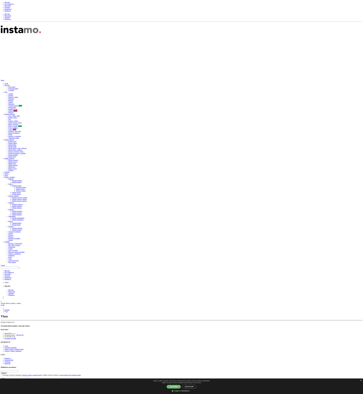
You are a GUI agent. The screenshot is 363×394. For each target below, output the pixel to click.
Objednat (7, 7)
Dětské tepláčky (13, 165)
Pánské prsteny (16, 194)
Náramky (11, 209)
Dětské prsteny (16, 192)
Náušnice (11, 203)
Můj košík (8, 6)
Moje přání (8, 16)
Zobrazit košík (9, 360)
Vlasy (10, 259)
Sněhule (12, 111)
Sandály (10, 95)
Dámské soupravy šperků (19, 197)
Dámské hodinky (17, 180)
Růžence (11, 237)
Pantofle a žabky (13, 97)
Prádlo (10, 134)
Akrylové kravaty (13, 260)
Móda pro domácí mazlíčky (16, 252)
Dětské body (12, 163)
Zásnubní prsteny (21, 187)
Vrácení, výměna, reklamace (13, 351)
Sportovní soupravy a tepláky (17, 153)
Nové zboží (11, 87)
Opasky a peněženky (14, 254)
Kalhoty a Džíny (13, 121)
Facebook (7, 362)
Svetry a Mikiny (13, 128)
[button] (181, 391)
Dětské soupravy (13, 160)
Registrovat (8, 9)
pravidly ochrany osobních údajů (32, 375)
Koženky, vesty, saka (14, 131)
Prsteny (10, 184)
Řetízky (10, 221)
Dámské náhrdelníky (18, 218)
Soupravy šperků (13, 196)
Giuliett (10, 233)
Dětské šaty (11, 167)
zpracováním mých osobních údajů (70, 375)
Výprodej (11, 90)
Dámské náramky (17, 211)
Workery (11, 112)
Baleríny (10, 100)
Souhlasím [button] (173, 386)
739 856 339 (19, 335)
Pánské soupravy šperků (19, 199)
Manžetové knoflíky (14, 238)
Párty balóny (12, 262)
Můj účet (7, 2)
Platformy (11, 99)
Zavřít (6, 83)
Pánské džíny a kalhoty (15, 150)
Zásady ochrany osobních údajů (14, 349)
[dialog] (181, 386)
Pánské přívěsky (17, 230)
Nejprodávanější (13, 88)
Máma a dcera (12, 168)
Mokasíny (11, 104)
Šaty (9, 119)
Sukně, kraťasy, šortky (15, 123)
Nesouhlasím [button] (189, 386)
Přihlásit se (8, 11)
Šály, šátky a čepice (14, 245)
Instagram (7, 363)
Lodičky (10, 94)
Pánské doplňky (13, 155)
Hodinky (11, 179)
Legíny (12, 129)
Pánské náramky (17, 213)
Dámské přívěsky (17, 228)
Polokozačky (12, 107)
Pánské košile (12, 146)
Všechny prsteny (21, 191)
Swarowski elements (14, 231)
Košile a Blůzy (12, 117)
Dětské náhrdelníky (18, 220)
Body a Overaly (15, 126)
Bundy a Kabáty (13, 124)
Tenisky (10, 102)
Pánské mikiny (12, 143)
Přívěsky (11, 226)
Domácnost (11, 247)
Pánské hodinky (17, 182)
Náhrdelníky (12, 216)
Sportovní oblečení (14, 133)
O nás (6, 346)
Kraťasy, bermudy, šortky (16, 151)
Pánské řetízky (16, 225)
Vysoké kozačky (15, 105)
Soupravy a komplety (14, 136)
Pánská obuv (12, 157)
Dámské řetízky (16, 223)
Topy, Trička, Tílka (14, 116)
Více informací (197, 383)
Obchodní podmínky (11, 347)
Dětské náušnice (17, 208)
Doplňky (11, 170)
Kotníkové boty (13, 109)
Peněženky (11, 255)
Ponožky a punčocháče (15, 243)
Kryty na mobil (12, 250)
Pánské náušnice (17, 206)
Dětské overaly (12, 162)
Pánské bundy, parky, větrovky (17, 148)
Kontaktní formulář (10, 338)
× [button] (361, 380)
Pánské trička (12, 145)
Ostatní (10, 240)
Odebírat (4, 373)
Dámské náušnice (17, 204)
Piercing (10, 235)
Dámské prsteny (17, 186)
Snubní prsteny (20, 189)
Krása (10, 257)
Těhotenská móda (13, 138)
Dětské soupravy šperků (19, 201)
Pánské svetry (12, 141)
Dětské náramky (17, 214)
